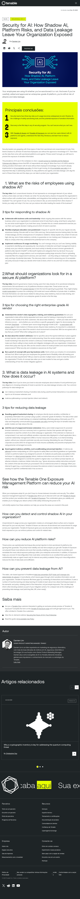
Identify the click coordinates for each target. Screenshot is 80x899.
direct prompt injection (23, 456)
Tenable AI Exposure (37, 133)
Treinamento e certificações (50, 816)
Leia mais (17, 662)
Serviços (44, 809)
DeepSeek (15, 324)
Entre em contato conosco (50, 846)
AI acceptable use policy (22, 168)
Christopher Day (11, 753)
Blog (6, 19)
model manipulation (9, 291)
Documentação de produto (50, 820)
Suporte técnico (47, 812)
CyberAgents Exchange (49, 831)
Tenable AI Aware (20, 133)
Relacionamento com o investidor (12, 857)
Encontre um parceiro (9, 812)
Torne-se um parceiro (8, 809)
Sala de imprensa (7, 853)
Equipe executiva (7, 850)
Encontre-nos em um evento (51, 857)
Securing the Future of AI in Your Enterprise (41, 615)
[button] (72, 687)
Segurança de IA (18, 19)
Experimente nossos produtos (51, 850)
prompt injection (28, 289)
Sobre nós (5, 846)
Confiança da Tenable (49, 827)
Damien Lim (16, 41)
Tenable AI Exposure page (40, 609)
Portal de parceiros (8, 816)
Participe (44, 861)
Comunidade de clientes (49, 823)
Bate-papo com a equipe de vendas (53, 853)
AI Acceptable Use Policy (25, 619)
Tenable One (32, 496)
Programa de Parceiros (9, 820)
